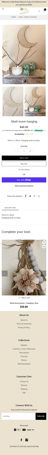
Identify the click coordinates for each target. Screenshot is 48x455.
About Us (24, 320)
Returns (24, 385)
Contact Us (24, 381)
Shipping (24, 389)
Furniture (24, 356)
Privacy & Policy (24, 327)
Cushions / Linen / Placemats (24, 349)
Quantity (24, 146)
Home (13, 17)
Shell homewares (24, 364)
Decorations (24, 353)
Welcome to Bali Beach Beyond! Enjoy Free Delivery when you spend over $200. (24, 3)
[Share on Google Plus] (35, 196)
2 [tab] (25, 81)
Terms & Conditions (24, 324)
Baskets (24, 345)
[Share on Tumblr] (39, 196)
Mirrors (24, 360)
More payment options (24, 186)
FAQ (24, 393)
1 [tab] (22, 81)
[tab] (10, 207)
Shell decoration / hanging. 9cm (24, 303)
